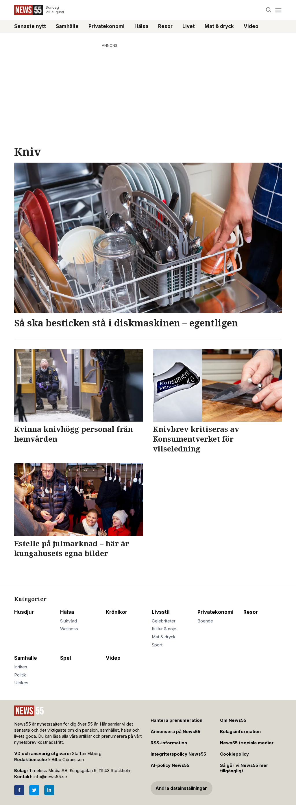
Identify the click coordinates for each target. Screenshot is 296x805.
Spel (65, 658)
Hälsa (141, 26)
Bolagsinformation (240, 731)
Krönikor (116, 612)
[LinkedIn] (49, 790)
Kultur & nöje (164, 628)
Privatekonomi (106, 26)
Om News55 (233, 720)
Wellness (69, 628)
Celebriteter (163, 621)
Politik (20, 675)
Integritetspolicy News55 (178, 754)
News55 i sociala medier (247, 742)
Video (251, 26)
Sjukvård (68, 621)
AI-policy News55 (170, 765)
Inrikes (20, 667)
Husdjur (24, 612)
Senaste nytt (30, 26)
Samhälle (67, 26)
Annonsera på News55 (175, 731)
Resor (165, 26)
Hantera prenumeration (176, 720)
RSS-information (169, 742)
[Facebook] (19, 790)
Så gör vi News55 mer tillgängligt (244, 768)
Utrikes (21, 682)
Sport (157, 645)
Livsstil (161, 612)
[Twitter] (34, 790)
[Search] (268, 10)
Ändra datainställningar (181, 788)
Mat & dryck (219, 26)
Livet (188, 26)
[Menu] (278, 10)
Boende (205, 621)
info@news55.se (50, 776)
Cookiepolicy (234, 754)
